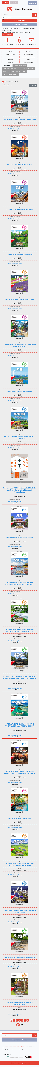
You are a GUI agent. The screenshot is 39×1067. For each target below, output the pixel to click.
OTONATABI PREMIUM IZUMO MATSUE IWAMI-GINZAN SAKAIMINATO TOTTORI (19, 678)
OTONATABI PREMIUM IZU (19, 818)
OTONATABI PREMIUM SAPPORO (19, 299)
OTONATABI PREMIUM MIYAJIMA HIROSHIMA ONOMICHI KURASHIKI (19, 583)
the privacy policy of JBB (19, 1046)
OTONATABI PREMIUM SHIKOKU (19, 391)
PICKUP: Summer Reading (14, 482)
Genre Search (19, 20)
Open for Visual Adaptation (28, 57)
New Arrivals (10, 57)
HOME (10, 51)
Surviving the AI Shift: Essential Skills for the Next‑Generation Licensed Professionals (19, 490)
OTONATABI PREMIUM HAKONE (19, 254)
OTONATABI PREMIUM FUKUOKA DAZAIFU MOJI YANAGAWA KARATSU (19, 772)
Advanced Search (19, 24)
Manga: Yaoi (6, 71)
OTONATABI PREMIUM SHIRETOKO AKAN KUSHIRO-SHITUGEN (19, 864)
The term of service (6, 1046)
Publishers (10, 59)
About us (28, 51)
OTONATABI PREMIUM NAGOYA (19, 209)
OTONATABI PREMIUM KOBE (19, 164)
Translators (10, 62)
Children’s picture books (20, 65)
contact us (13, 1050)
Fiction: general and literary (27, 68)
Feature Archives (28, 54)
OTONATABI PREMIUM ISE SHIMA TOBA (19, 119)
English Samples (28, 62)
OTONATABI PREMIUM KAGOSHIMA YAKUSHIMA (19, 437)
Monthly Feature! (10, 54)
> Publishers (33, 85)
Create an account (7, 34)
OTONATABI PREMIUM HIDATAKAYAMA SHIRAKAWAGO (19, 345)
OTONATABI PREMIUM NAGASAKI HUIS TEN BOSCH (19, 912)
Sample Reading (27, 482)
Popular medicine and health (19, 71)
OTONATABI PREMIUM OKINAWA (19, 537)
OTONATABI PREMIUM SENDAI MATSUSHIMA (20, 1004)
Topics (28, 59)
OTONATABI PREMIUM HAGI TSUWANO (19, 958)
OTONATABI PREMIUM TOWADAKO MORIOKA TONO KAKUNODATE (19, 631)
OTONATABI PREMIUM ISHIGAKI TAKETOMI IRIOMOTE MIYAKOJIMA (19, 725)
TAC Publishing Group (15, 129)
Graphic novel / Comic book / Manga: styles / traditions (16, 68)
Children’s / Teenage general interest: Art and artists (15, 74)
